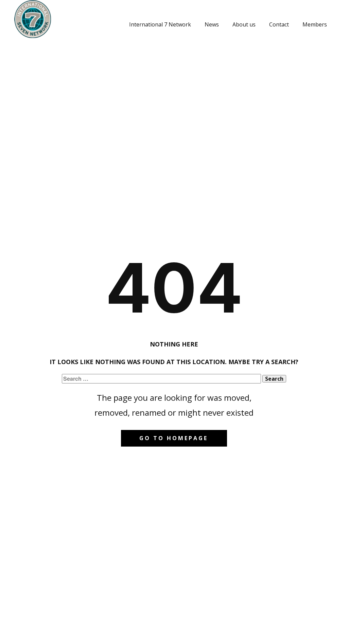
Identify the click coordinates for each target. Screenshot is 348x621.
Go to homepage (173, 438)
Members (314, 24)
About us (244, 24)
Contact (279, 24)
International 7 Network (160, 24)
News (212, 24)
